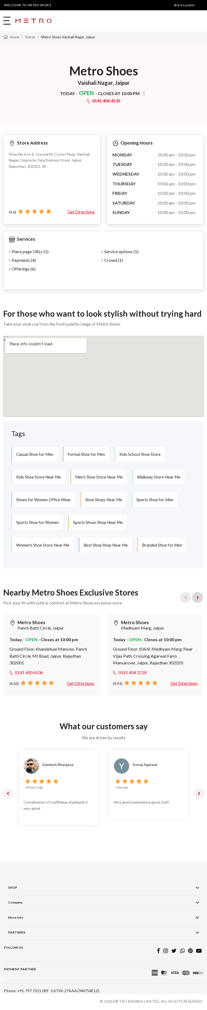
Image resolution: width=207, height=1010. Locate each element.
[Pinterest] (190, 951)
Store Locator (184, 5)
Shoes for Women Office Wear (43, 499)
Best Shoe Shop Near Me (106, 545)
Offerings (24, 268)
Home (14, 37)
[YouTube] (199, 951)
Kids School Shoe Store (140, 454)
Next (197, 597)
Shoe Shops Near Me (103, 499)
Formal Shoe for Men (86, 454)
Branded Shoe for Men (162, 545)
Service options (121, 251)
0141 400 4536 (29, 672)
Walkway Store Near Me (158, 476)
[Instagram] (165, 951)
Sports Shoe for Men (154, 499)
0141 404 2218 (132, 672)
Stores (30, 37)
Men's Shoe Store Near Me (99, 476)
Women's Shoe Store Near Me (42, 545)
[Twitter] (174, 951)
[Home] (5, 36)
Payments (24, 260)
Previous (7, 793)
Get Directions (81, 211)
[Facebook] (158, 951)
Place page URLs (30, 251)
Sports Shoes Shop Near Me (98, 522)
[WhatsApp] (182, 951)
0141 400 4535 (106, 100)
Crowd (113, 260)
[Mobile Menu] (7, 21)
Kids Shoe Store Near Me (38, 476)
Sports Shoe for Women (37, 522)
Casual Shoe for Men (34, 454)
